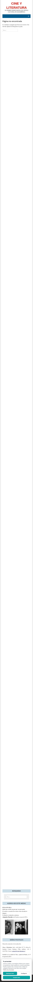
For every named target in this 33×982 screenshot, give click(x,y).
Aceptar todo (16, 977)
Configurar (24, 973)
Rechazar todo (10, 973)
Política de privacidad (8, 970)
